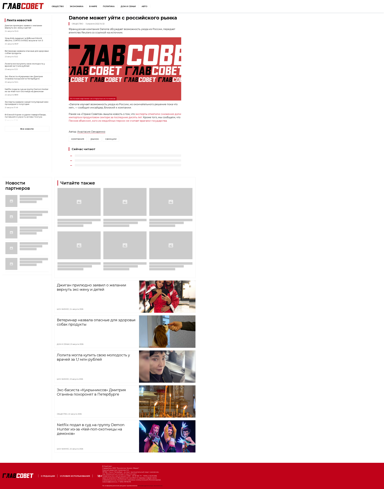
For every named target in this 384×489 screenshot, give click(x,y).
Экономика (76, 6)
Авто (144, 6)
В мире (93, 6)
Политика (109, 6)
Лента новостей (19, 20)
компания (77, 138)
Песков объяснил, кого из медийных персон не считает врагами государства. (118, 120)
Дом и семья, (63, 344)
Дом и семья (128, 6)
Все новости (27, 129)
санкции (111, 138)
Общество (58, 6)
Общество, (62, 414)
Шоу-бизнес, (63, 309)
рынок (95, 138)
